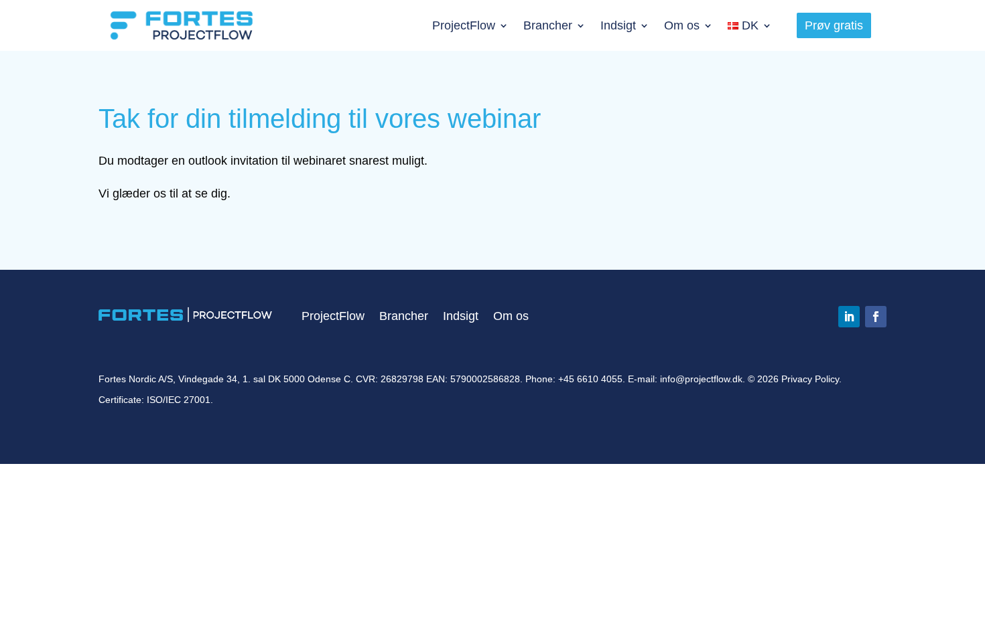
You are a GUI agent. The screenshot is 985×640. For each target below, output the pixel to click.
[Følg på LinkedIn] (849, 316)
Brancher (547, 25)
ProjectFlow (463, 25)
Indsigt (618, 25)
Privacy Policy (810, 379)
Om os (682, 25)
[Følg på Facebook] (875, 316)
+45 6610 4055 (590, 379)
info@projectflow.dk (701, 379)
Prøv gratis (834, 25)
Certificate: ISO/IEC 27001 (154, 399)
